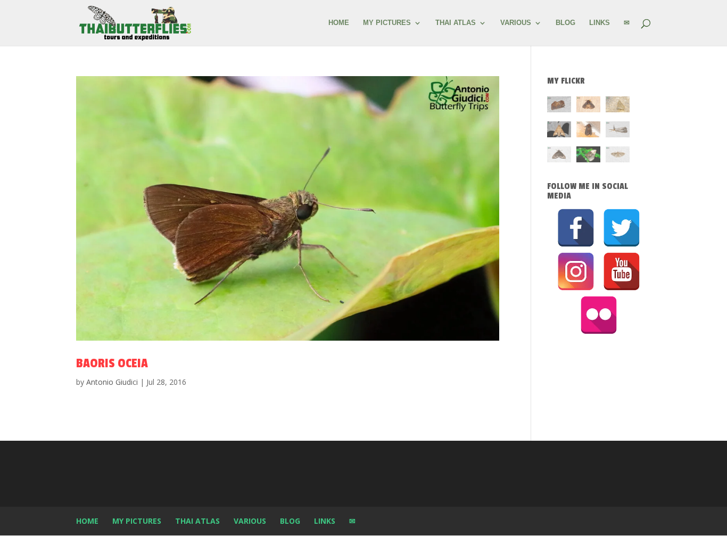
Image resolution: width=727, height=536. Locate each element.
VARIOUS (515, 23)
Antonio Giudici (112, 382)
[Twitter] (621, 228)
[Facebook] (576, 228)
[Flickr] (599, 315)
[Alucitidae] (618, 156)
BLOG (565, 23)
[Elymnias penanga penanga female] (588, 156)
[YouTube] (621, 271)
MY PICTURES (387, 23)
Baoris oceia (112, 363)
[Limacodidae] (559, 106)
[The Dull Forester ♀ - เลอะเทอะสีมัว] (618, 106)
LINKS (599, 23)
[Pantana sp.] (618, 131)
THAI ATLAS (455, 23)
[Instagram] (576, 271)
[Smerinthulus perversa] (559, 131)
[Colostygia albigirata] (559, 156)
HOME (338, 23)
